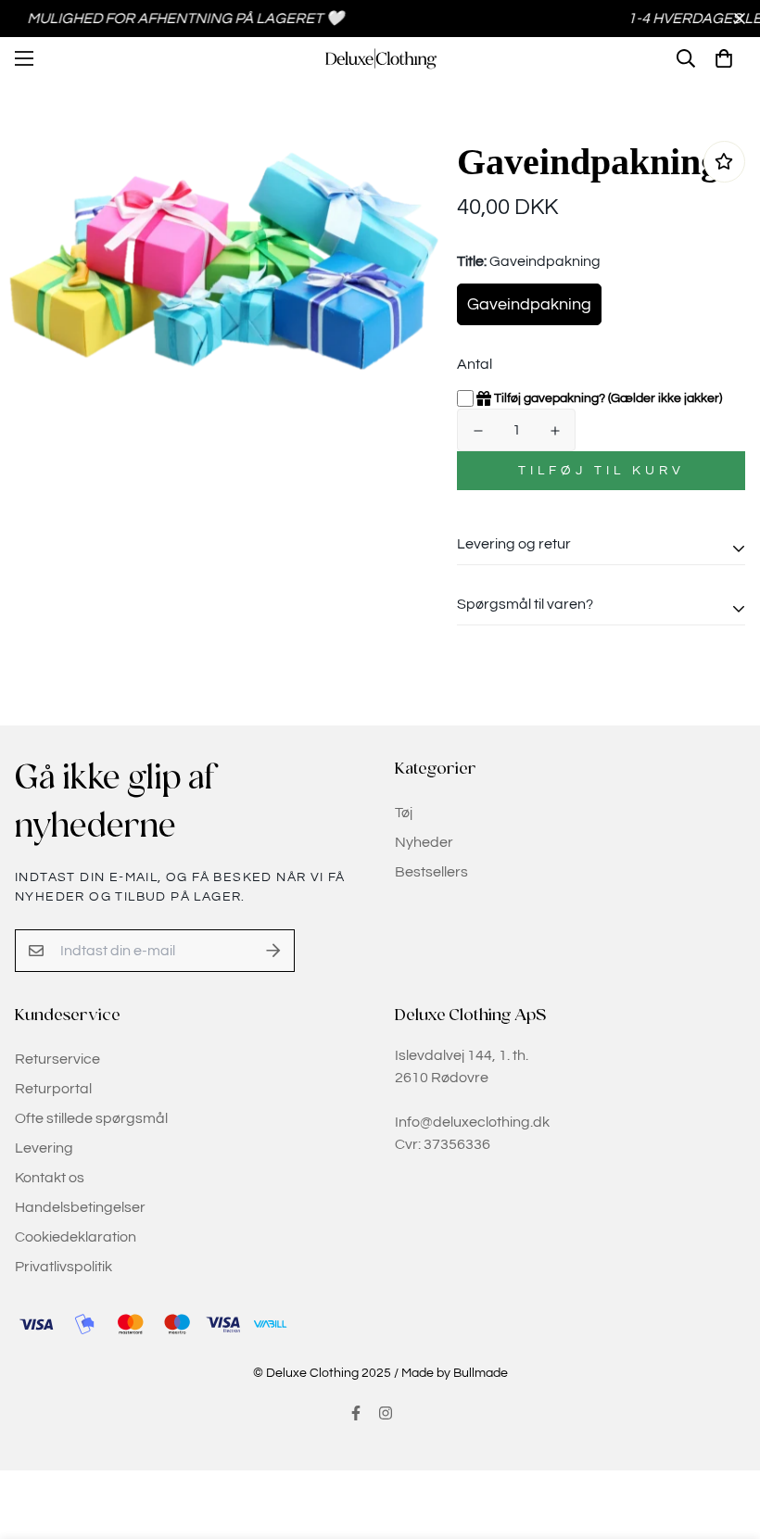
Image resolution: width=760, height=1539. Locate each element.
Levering (44, 1148)
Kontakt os (49, 1177)
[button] (724, 58)
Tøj (403, 812)
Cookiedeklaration (75, 1237)
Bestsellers (431, 871)
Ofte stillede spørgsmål (91, 1118)
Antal (474, 364)
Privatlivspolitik (63, 1266)
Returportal (53, 1088)
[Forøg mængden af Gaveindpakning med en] (555, 431)
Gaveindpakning (529, 304)
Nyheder (424, 842)
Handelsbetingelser (80, 1207)
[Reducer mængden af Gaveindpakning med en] (478, 431)
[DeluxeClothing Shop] (380, 59)
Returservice (57, 1059)
